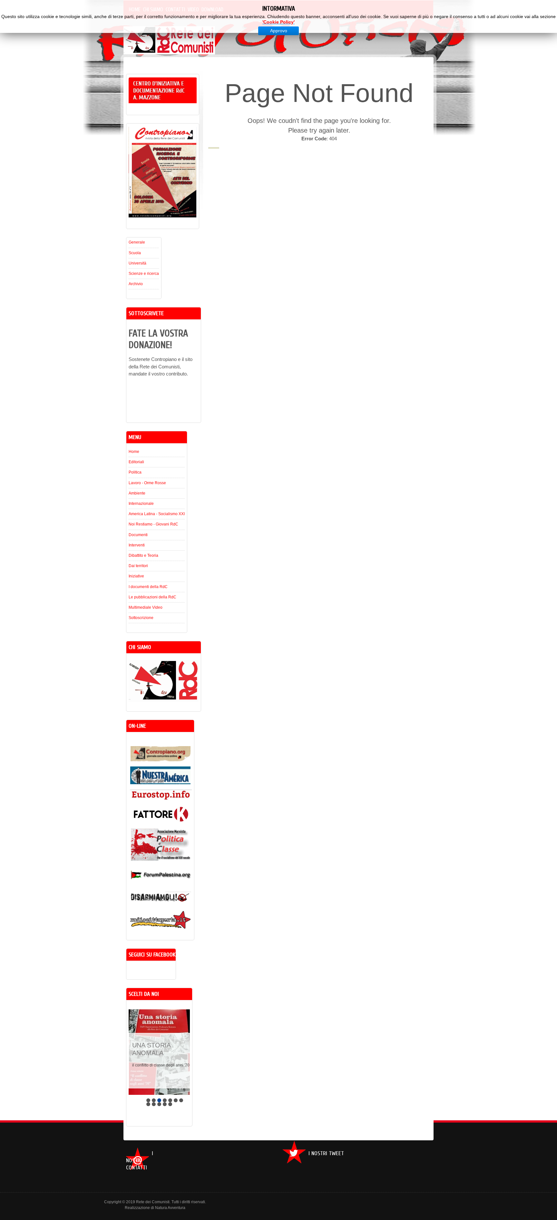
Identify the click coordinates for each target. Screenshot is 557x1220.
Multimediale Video (145, 607)
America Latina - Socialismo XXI (157, 514)
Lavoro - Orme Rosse (147, 483)
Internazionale (141, 503)
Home (134, 451)
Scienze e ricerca (144, 273)
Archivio (136, 284)
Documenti (138, 535)
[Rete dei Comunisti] (165, 45)
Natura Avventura (170, 1207)
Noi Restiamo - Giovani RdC (153, 524)
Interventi (137, 545)
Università (137, 263)
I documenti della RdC (148, 587)
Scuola (135, 253)
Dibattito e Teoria (143, 555)
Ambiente (137, 493)
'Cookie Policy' (278, 22)
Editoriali (136, 462)
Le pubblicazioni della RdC (152, 597)
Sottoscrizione (141, 617)
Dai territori (138, 566)
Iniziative (136, 576)
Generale (137, 242)
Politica (135, 472)
